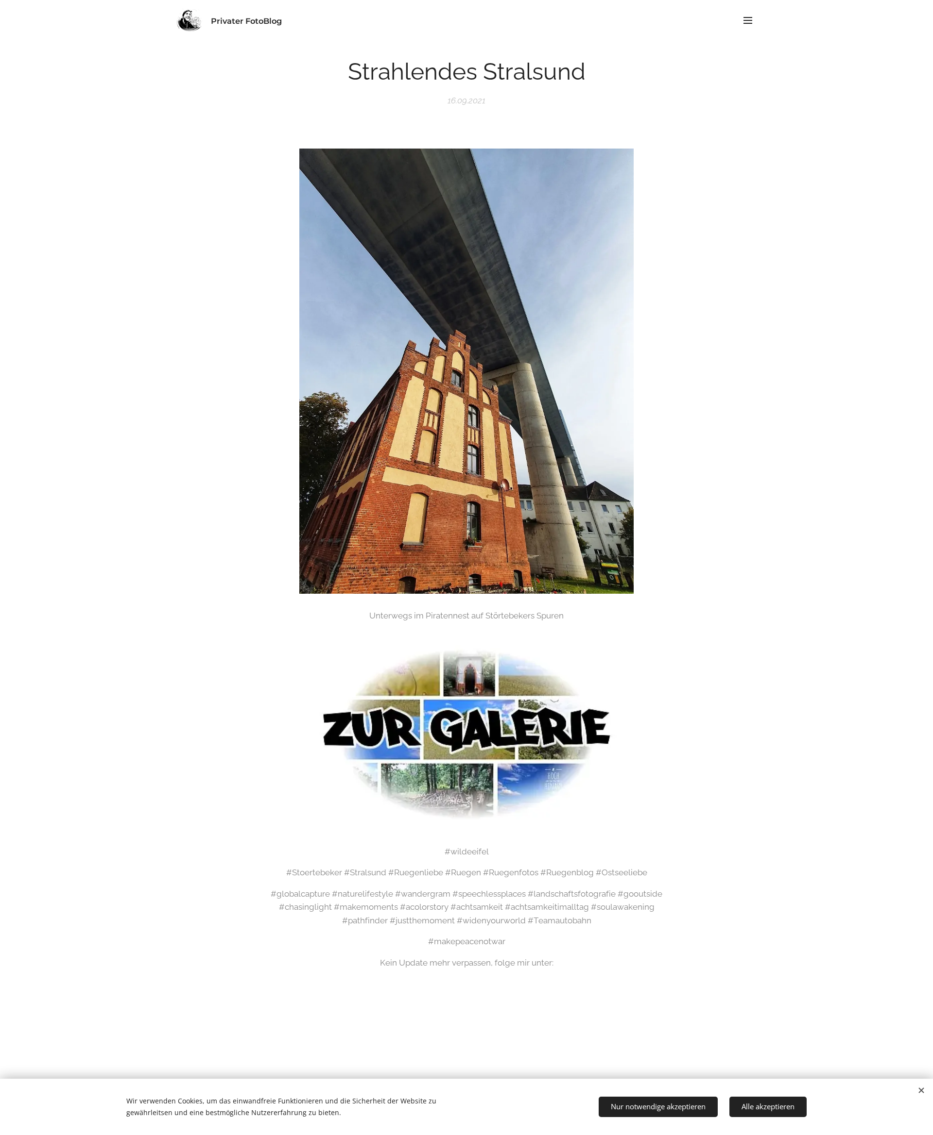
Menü (750, 20)
